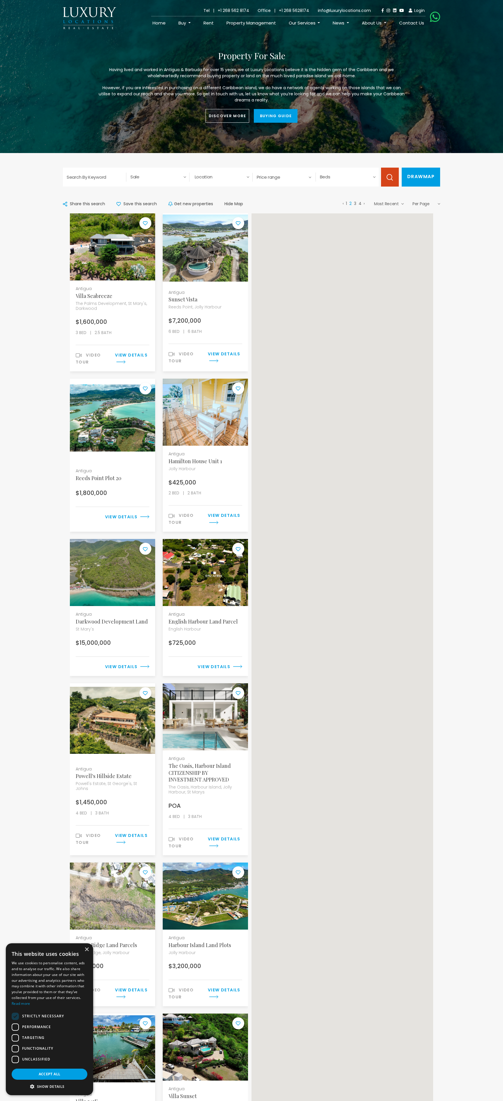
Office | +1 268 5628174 (283, 10)
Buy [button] (182, 23)
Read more (21, 1003)
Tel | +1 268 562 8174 (226, 10)
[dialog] (49, 1019)
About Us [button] (372, 23)
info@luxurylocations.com (344, 10)
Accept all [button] (50, 1074)
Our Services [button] (303, 23)
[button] (49, 1086)
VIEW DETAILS (122, 517)
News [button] (339, 23)
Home (159, 23)
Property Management (251, 23)
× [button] (86, 949)
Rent (208, 23)
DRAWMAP (421, 176)
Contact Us (411, 23)
